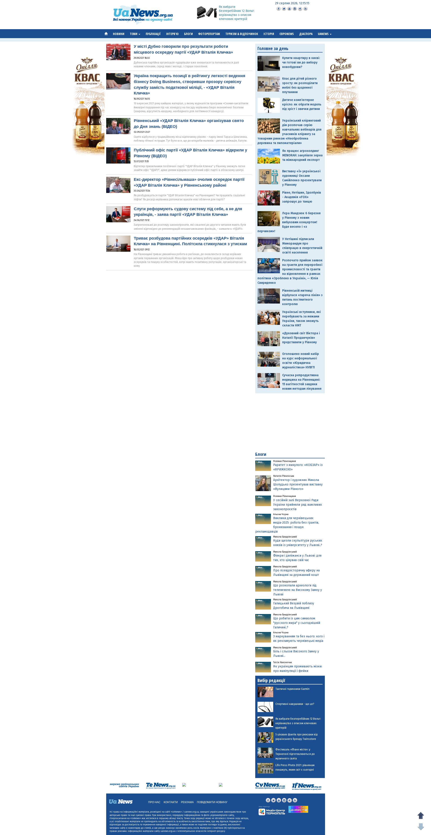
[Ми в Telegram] (300, 9)
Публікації (153, 34)
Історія (269, 34)
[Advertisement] (290, 422)
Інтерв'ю (172, 34)
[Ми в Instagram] (294, 8)
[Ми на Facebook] (278, 8)
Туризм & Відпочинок (241, 34)
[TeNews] (161, 785)
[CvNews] (270, 785)
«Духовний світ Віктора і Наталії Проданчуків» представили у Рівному (301, 337)
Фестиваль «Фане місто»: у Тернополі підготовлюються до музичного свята (295, 754)
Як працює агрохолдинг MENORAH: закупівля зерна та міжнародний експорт (302, 155)
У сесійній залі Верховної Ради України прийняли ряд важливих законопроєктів (297, 504)
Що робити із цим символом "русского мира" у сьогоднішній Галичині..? (296, 622)
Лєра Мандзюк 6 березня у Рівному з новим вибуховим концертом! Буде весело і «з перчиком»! (289, 222)
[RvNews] (184, 785)
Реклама (187, 802)
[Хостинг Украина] (298, 809)
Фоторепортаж (209, 34)
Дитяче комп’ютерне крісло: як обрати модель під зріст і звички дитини (301, 104)
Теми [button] (134, 34)
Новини (118, 34)
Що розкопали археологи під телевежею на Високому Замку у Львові (297, 590)
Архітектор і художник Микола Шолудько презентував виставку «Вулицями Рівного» (298, 484)
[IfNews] (306, 786)
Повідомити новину (212, 802)
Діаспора (305, 34)
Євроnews (286, 34)
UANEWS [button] (323, 34)
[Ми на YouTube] (289, 8)
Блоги (188, 34)
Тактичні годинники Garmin (292, 689)
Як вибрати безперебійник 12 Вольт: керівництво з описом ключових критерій (236, 13)
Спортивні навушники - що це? (294, 704)
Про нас (154, 802)
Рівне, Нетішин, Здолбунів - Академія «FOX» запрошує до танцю (301, 197)
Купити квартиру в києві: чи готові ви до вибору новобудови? (301, 62)
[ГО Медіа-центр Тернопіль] (272, 810)
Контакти (171, 802)
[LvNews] (220, 785)
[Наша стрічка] (305, 8)
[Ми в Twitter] (284, 8)
